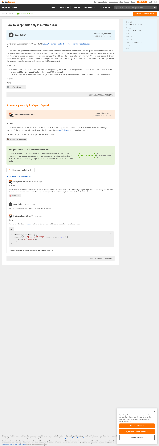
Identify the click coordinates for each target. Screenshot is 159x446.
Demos (133, 2)
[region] (137, 426)
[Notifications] (155, 2)
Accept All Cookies (137, 426)
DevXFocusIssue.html (17, 87)
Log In (150, 2)
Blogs (121, 2)
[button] (111, 233)
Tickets (53, 7)
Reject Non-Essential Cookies (137, 432)
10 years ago (36, 181)
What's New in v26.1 (20, 153)
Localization (105, 7)
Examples (76, 7)
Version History (90, 7)
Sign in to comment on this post (100, 94)
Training (126, 2)
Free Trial (142, 2)
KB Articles (64, 7)
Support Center (102, 2)
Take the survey (87, 155)
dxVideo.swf (16, 196)
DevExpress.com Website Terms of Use (73, 438)
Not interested (105, 155)
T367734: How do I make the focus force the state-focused (66, 44)
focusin (28, 224)
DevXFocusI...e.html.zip (18, 139)
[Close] (154, 411)
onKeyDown (64, 130)
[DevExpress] (8, 2)
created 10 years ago (102, 34)
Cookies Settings (137, 438)
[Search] (154, 7)
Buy (95, 2)
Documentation (113, 2)
